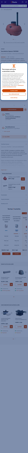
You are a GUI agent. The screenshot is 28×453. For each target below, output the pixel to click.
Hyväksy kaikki (14, 90)
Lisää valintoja (13, 97)
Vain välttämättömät (14, 94)
